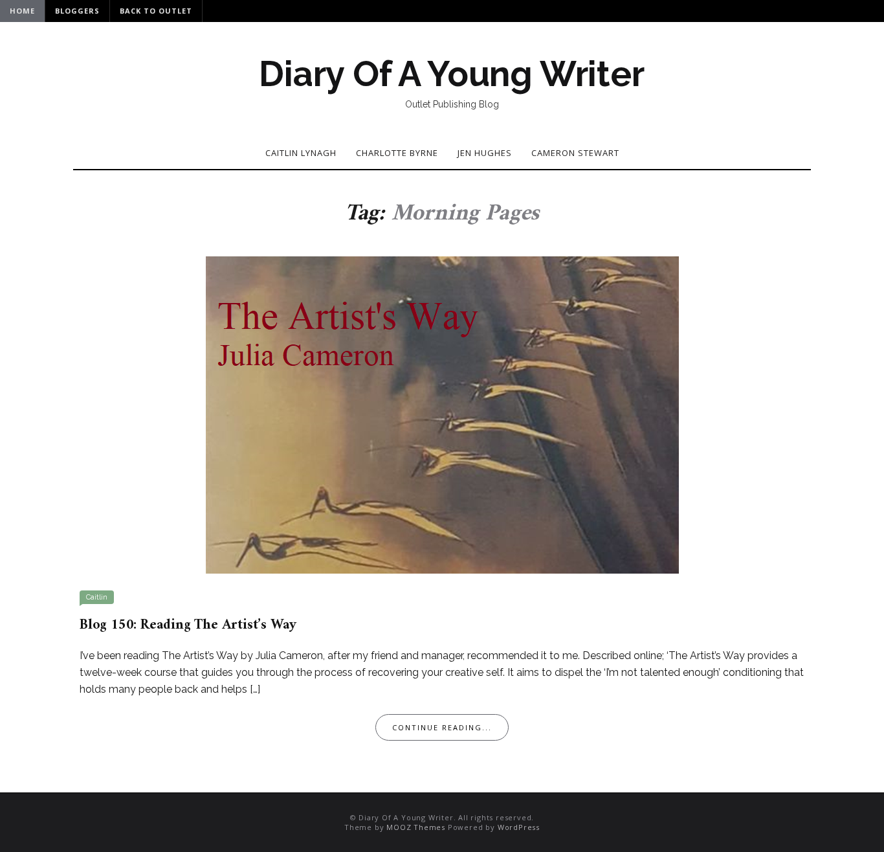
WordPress (519, 827)
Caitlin (96, 597)
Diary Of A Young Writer (451, 74)
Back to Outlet (156, 11)
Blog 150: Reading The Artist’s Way (188, 625)
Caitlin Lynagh (301, 153)
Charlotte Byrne (397, 153)
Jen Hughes (485, 153)
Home (22, 11)
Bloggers (77, 11)
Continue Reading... (442, 727)
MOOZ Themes (415, 827)
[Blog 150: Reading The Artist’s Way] (442, 414)
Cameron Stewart (575, 153)
